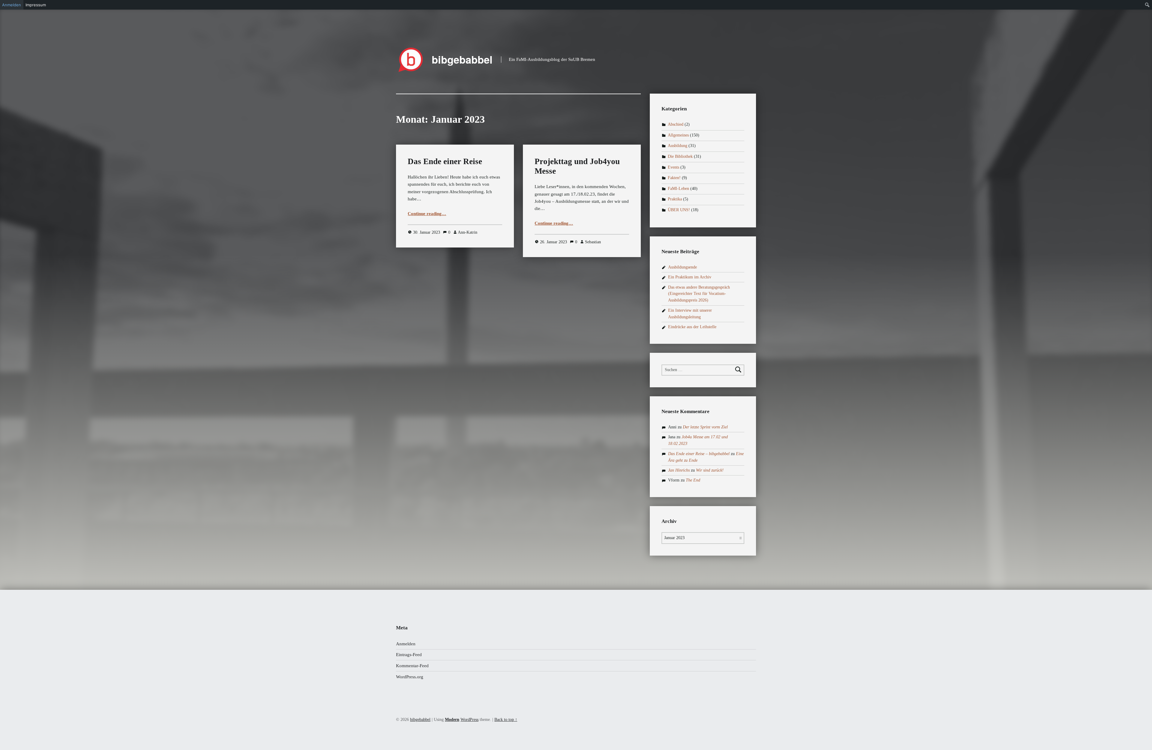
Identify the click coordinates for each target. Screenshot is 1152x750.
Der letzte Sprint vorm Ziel (705, 427)
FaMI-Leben (678, 188)
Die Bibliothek (680, 156)
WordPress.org (409, 676)
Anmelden (406, 643)
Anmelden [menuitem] (11, 4)
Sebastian (593, 242)
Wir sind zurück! (710, 470)
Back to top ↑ (505, 719)
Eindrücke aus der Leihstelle (692, 327)
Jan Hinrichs (679, 470)
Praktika (675, 199)
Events (673, 167)
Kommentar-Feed (412, 665)
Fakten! (674, 178)
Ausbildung (677, 146)
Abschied (675, 124)
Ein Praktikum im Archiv (689, 277)
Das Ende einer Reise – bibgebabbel (699, 454)
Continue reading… (427, 213)
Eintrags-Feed (409, 654)
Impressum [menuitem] (36, 4)
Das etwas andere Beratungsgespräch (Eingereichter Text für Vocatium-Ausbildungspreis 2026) (699, 294)
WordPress (469, 719)
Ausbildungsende (682, 267)
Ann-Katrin (467, 232)
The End (693, 480)
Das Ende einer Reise (445, 161)
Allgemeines (678, 135)
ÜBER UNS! (679, 210)
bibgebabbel (462, 59)
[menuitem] (1147, 5)
